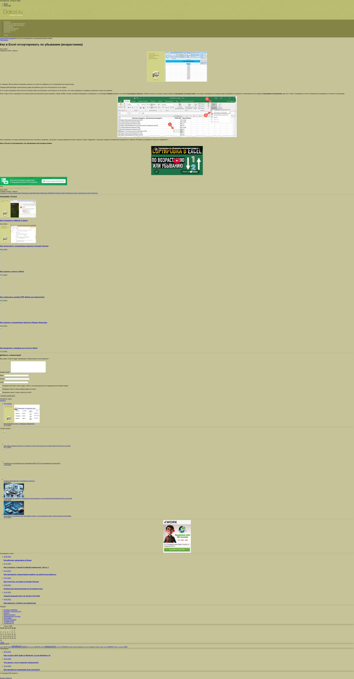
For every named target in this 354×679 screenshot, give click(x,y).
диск (28, 647)
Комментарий (5, 372)
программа (91, 647)
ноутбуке (58, 647)
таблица (102, 646)
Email (2, 379)
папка (75, 647)
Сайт (1, 382)
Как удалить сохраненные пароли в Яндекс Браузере (23, 322)
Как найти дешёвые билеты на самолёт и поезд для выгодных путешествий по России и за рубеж (37, 446)
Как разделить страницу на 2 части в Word (18, 348)
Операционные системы (14, 25)
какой (42, 647)
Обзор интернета (9, 615)
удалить (110, 647)
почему (86, 646)
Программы (8, 27)
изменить (37, 647)
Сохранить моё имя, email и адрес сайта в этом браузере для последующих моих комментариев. (35, 386)
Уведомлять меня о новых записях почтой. (16, 392)
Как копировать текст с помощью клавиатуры (19, 424)
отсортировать (18, 188)
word (24, 647)
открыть (71, 647)
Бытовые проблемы (10, 610)
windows (17, 646)
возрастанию (8, 188)
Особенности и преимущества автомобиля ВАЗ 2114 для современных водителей (32, 463)
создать (97, 647)
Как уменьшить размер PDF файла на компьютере (22, 297)
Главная (3, 38)
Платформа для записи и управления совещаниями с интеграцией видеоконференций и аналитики (38, 498)
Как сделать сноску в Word (12, 271)
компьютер (50, 646)
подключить (80, 647)
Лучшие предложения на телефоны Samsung (19, 481)
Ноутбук (7, 32)
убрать (105, 646)
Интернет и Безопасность (14, 23)
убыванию (27, 188)
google (9, 647)
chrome (1, 646)
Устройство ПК (9, 30)
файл (125, 647)
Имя (2, 375)
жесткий (32, 646)
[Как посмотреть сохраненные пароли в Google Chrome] (18, 242)
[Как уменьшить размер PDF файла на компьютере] (18, 293)
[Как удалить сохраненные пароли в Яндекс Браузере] (18, 319)
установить (120, 646)
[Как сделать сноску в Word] (18, 268)
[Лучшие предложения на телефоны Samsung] (14, 479)
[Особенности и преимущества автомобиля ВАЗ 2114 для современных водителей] (14, 462)
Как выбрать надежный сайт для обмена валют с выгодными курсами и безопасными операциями (37, 516)
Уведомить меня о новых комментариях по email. (19, 389)
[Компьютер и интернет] (15, 18)
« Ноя (2, 642)
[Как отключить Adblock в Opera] (18, 217)
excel (2, 188)
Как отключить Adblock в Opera (14, 220)
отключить (64, 647)
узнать (116, 647)
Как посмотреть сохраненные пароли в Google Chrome (24, 246)
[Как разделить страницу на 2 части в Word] (18, 344)
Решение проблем (11, 28)
